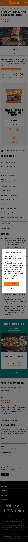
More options (10, 288)
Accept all (12, 284)
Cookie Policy (10, 278)
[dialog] (14, 271)
